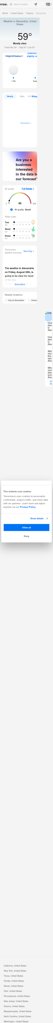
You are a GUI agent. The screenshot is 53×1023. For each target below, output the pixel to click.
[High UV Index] (13, 73)
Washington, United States (16, 1021)
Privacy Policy (27, 507)
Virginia (29, 13)
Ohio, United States (13, 990)
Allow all (26, 527)
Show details (37, 518)
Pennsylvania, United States (17, 996)
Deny (26, 536)
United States (17, 13)
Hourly (10, 96)
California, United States (15, 965)
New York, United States (15, 970)
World (5, 13)
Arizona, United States (14, 1006)
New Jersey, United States (16, 1001)
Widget (35, 96)
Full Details (27, 189)
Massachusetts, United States (18, 1011)
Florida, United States (14, 980)
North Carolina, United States (17, 1016)
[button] (26, 4)
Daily (22, 96)
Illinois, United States (13, 985)
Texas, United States (13, 975)
